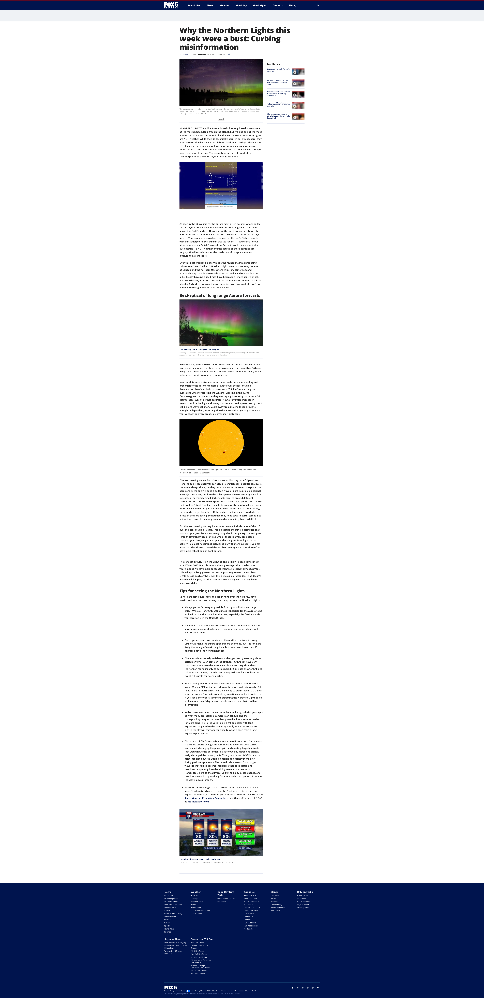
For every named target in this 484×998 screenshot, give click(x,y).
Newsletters (169, 929)
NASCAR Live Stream (199, 954)
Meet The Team (250, 898)
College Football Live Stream (199, 947)
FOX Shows (248, 904)
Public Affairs (249, 913)
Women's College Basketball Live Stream (200, 966)
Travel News (196, 907)
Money (274, 891)
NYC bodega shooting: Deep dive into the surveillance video (278, 82)
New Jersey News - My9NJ (175, 942)
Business (274, 901)
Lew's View (301, 898)
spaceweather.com (198, 801)
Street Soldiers (303, 895)
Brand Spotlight (303, 907)
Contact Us (248, 916)
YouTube (308, 988)
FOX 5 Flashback (304, 901)
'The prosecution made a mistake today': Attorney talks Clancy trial (278, 116)
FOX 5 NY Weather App (200, 910)
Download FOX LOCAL (253, 907)
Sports (167, 926)
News (167, 891)
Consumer (275, 895)
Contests (247, 920)
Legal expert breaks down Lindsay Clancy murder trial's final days (278, 105)
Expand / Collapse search (318, 5)
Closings (194, 898)
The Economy (276, 904)
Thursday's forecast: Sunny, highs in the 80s (199, 859)
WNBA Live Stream (199, 970)
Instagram (297, 988)
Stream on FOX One (202, 939)
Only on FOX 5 (305, 891)
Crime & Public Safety (173, 913)
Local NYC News (171, 901)
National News (170, 907)
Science (167, 923)
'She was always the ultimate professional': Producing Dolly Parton (278, 93)
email (318, 988)
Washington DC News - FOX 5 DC (173, 952)
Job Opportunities (251, 910)
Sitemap (167, 932)
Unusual (167, 920)
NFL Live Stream (198, 942)
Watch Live (168, 895)
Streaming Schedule (172, 898)
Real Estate (275, 910)
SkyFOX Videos (303, 904)
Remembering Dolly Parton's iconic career (278, 70)
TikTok (302, 988)
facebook (292, 988)
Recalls (273, 898)
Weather (196, 891)
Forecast (194, 895)
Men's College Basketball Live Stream (201, 961)
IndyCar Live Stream (199, 957)
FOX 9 (194, 54)
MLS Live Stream (198, 974)
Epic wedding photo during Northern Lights (199, 349)
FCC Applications (251, 926)
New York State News (173, 904)
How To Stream (250, 895)
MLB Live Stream (198, 951)
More (292, 5)
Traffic (193, 904)
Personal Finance (278, 907)
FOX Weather (196, 913)
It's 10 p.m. (248, 929)
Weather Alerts (197, 901)
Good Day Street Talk (226, 898)
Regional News (172, 939)
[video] (298, 71)
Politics (167, 910)
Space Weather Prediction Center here (206, 798)
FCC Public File (250, 923)
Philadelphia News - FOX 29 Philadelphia (175, 947)
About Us (249, 891)
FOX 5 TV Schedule (251, 901)
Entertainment (170, 916)
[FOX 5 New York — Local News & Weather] (172, 5)
